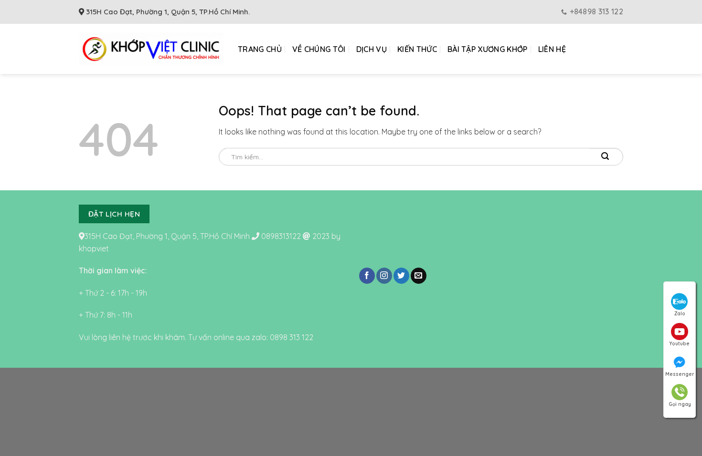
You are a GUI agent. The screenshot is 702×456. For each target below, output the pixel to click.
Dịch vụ (371, 49)
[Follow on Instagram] (384, 276)
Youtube (680, 344)
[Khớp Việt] (151, 48)
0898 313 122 (291, 337)
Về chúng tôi (319, 49)
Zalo (679, 314)
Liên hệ (552, 49)
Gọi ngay (680, 404)
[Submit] (598, 156)
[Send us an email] (418, 276)
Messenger (679, 374)
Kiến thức (417, 49)
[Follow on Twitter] (401, 276)
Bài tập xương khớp (487, 49)
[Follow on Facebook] (367, 276)
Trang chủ (260, 49)
